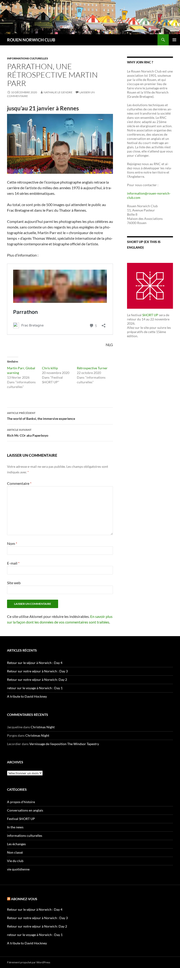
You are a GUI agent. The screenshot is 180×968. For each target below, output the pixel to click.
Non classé (15, 852)
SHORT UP (150, 315)
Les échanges (16, 844)
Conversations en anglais (25, 810)
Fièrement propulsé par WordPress (28, 962)
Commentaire (19, 483)
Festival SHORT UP (21, 819)
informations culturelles (27, 58)
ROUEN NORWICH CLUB (31, 39)
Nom (12, 543)
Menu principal (174, 39)
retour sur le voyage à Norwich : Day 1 (35, 688)
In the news (15, 827)
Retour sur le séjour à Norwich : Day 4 (34, 663)
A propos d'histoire (21, 802)
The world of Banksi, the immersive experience (41, 416)
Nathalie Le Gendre (58, 92)
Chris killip (50, 368)
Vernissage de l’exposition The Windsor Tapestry (64, 744)
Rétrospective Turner (92, 368)
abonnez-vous (24, 899)
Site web (14, 582)
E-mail (13, 563)
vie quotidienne (18, 869)
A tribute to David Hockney (27, 696)
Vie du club (15, 861)
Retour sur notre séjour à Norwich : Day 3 (37, 671)
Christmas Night (43, 727)
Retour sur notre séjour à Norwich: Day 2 (37, 680)
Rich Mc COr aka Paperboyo (27, 432)
